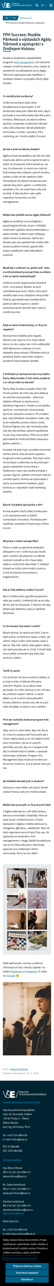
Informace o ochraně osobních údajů (19, 1258)
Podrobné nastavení (27, 1273)
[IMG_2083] (37, 878)
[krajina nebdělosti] (37, 899)
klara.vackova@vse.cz (23, 1234)
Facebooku (17, 971)
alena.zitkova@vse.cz (14, 1176)
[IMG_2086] (16, 899)
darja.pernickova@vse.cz (16, 1193)
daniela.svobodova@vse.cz (18, 1210)
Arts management (24, 62)
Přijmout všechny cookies (27, 1266)
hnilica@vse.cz (19, 1139)
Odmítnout (27, 1279)
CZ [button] (42, 5)
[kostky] (16, 941)
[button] (37, 5)
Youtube (10, 976)
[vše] (37, 941)
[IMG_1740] (16, 878)
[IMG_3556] (16, 920)
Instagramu (31, 971)
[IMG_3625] (37, 920)
